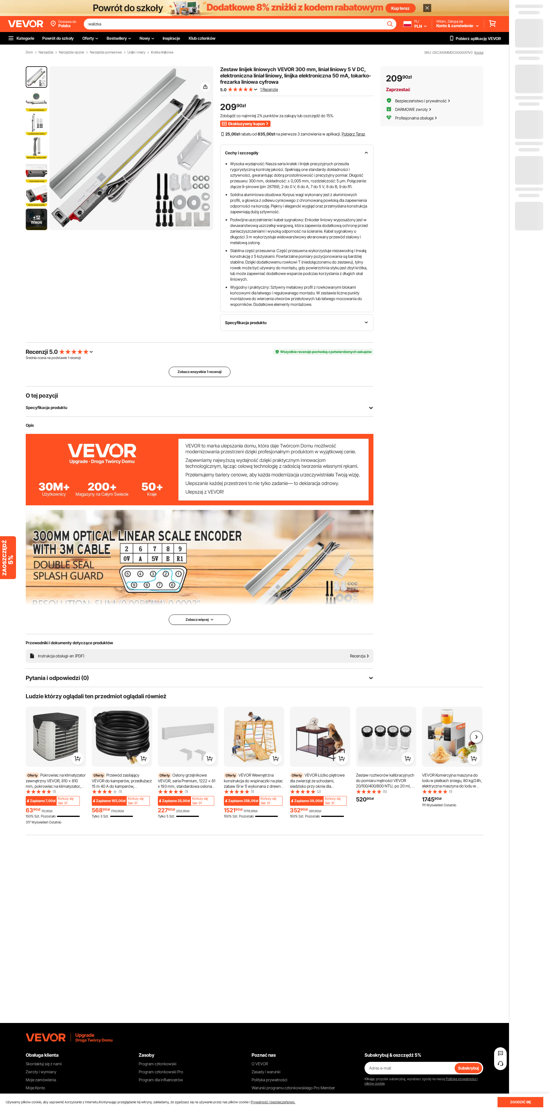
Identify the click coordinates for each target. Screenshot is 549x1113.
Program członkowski (157, 1063)
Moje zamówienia (41, 1079)
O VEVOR (260, 1063)
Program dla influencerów (161, 1079)
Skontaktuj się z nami (44, 1063)
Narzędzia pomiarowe (106, 52)
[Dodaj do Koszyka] (77, 758)
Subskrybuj (468, 1068)
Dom (29, 52)
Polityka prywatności (269, 1079)
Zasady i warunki (266, 1071)
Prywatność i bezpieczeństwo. (273, 1102)
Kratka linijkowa (162, 52)
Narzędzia (46, 52)
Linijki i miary (136, 52)
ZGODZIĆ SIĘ (520, 1102)
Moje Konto (35, 1087)
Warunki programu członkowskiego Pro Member (293, 1087)
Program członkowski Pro (161, 1071)
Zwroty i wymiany (41, 1071)
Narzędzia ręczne (71, 52)
